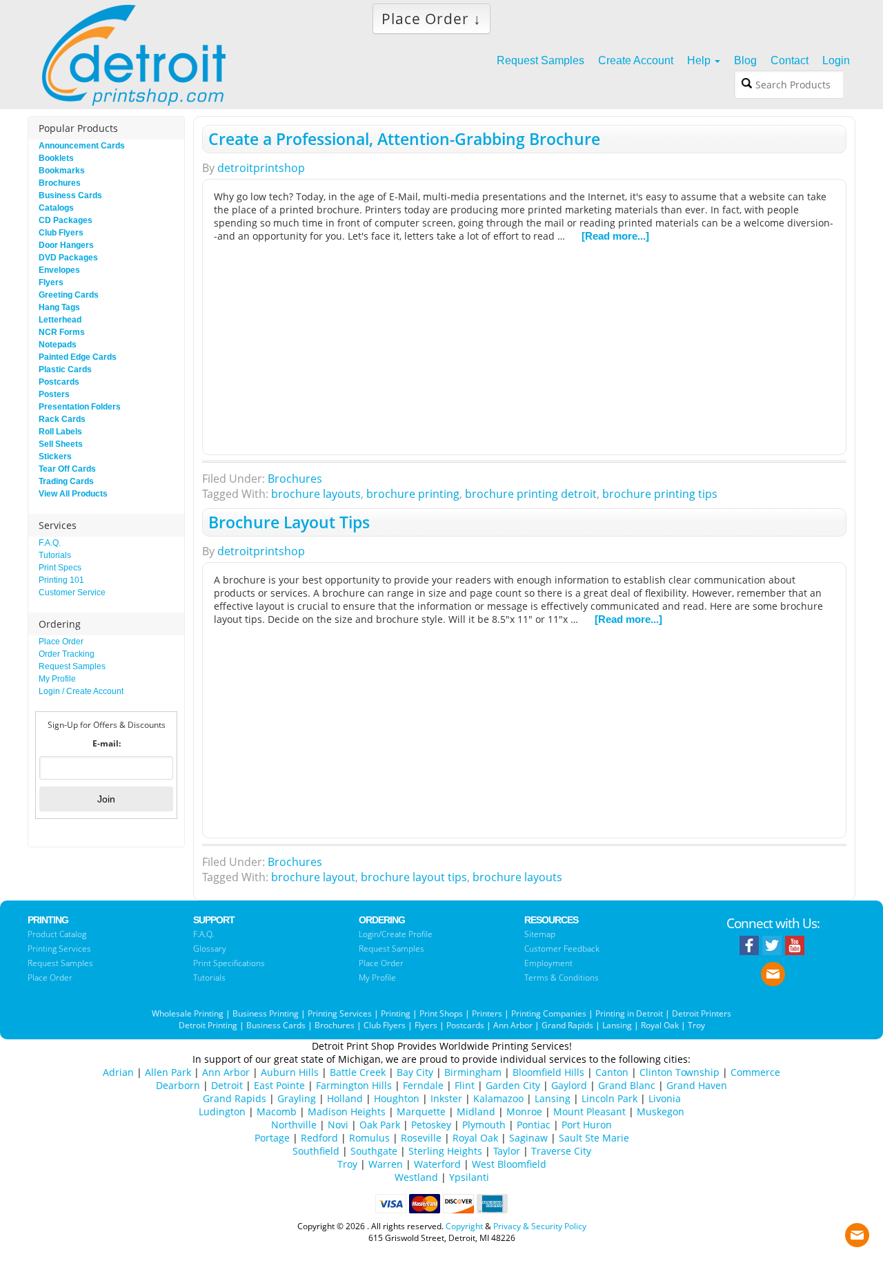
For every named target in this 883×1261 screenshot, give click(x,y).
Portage (272, 1137)
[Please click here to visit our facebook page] (749, 945)
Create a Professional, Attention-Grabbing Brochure (404, 139)
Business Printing (265, 1013)
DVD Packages (68, 257)
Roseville (421, 1137)
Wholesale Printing (188, 1013)
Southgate (373, 1150)
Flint (465, 1085)
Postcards (59, 382)
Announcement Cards (82, 146)
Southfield (315, 1150)
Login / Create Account (81, 691)
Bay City (415, 1072)
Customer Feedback (561, 948)
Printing (395, 1013)
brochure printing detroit (531, 493)
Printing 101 (61, 580)
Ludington (222, 1111)
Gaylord (569, 1085)
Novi (338, 1124)
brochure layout (313, 877)
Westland (416, 1177)
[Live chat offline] (857, 1231)
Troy (696, 1025)
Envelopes (59, 270)
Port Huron (587, 1124)
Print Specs (60, 567)
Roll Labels (60, 431)
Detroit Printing (208, 1025)
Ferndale (423, 1085)
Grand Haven (696, 1085)
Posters (54, 394)
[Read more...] (615, 236)
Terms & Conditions (561, 977)
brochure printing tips (659, 493)
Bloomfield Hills (548, 1072)
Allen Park (168, 1072)
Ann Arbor (513, 1025)
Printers (487, 1013)
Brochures (295, 478)
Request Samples (72, 666)
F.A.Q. (50, 543)
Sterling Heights (445, 1150)
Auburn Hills (290, 1072)
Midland (476, 1111)
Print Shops (441, 1013)
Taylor (506, 1150)
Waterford (437, 1164)
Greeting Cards (69, 295)
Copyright (464, 1226)
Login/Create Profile (396, 934)
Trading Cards (66, 481)
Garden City (513, 1085)
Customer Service (72, 592)
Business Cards (70, 195)
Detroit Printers (701, 1013)
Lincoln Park (609, 1098)
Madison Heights (347, 1111)
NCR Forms (62, 332)
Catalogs (56, 208)
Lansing (617, 1025)
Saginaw (528, 1137)
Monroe (524, 1111)
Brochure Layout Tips (289, 522)
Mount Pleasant (589, 1111)
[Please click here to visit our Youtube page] (794, 945)
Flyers (51, 282)
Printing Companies (548, 1013)
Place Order (61, 641)
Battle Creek (358, 1072)
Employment (548, 963)
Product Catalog (57, 934)
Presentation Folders (80, 407)
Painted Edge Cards (78, 357)
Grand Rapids (567, 1025)
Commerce (755, 1072)
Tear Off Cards (67, 469)
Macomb (277, 1111)
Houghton (396, 1098)
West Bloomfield (509, 1164)
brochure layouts (316, 493)
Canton (611, 1072)
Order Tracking (67, 654)
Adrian (118, 1072)
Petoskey (431, 1124)
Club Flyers (61, 233)
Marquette (421, 1111)
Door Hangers (66, 245)
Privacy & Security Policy (539, 1226)
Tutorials (55, 555)
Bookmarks (62, 170)
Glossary (209, 948)
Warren (385, 1164)
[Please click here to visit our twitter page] (772, 945)
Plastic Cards (65, 369)
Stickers (55, 456)
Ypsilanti (469, 1177)
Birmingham (473, 1072)
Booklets (56, 158)
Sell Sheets (61, 444)
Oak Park (379, 1124)
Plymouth (484, 1124)
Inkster (446, 1098)
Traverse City (561, 1150)
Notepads (58, 344)
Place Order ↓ (431, 18)
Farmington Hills (354, 1085)
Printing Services (59, 948)
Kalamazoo (498, 1098)
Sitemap (539, 934)
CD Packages (65, 220)
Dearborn (178, 1085)
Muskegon (660, 1111)
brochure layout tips (414, 877)
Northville (294, 1124)
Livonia (664, 1098)
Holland (345, 1098)
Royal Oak (660, 1025)
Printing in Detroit (629, 1013)
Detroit (227, 1085)
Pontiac (533, 1124)
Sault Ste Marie (594, 1137)
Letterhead (60, 320)
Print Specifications (229, 963)
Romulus (369, 1137)
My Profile (57, 679)
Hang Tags (59, 307)
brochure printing (412, 493)
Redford (319, 1137)
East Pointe (279, 1085)
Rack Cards (62, 419)
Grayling (296, 1098)
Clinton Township (679, 1072)
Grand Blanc (626, 1085)
